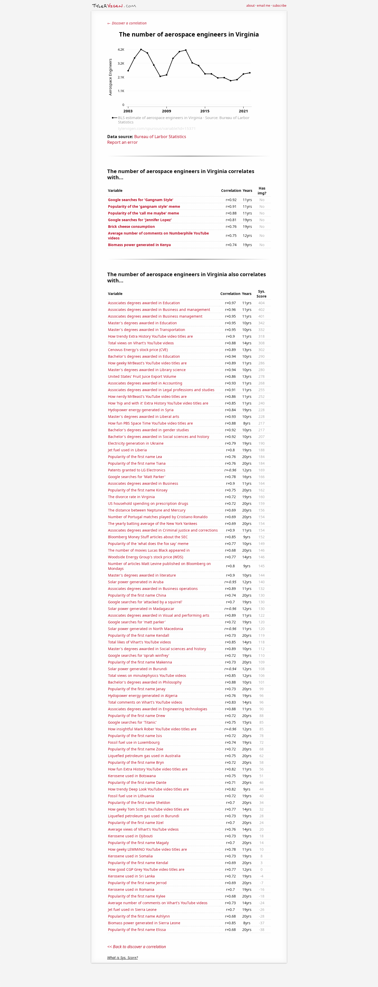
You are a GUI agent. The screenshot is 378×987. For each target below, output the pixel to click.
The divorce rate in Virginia (131, 496)
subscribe (279, 5)
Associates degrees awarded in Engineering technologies (157, 708)
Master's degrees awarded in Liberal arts (143, 416)
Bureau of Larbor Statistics (160, 136)
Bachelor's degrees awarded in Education (144, 356)
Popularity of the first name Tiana (137, 463)
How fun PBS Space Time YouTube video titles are (150, 423)
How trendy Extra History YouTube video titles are (150, 336)
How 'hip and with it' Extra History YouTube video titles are (158, 403)
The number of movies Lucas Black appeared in (149, 550)
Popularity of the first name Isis (135, 735)
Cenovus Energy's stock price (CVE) (138, 349)
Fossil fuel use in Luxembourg (134, 742)
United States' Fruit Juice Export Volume (142, 376)
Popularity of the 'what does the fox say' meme (148, 543)
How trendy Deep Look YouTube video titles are (148, 789)
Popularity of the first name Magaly (138, 842)
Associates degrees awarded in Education (144, 302)
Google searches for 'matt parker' (137, 622)
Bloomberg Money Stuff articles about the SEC (148, 536)
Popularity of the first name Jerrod (137, 882)
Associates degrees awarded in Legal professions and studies (161, 389)
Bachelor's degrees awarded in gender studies (148, 429)
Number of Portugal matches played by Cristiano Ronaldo (158, 516)
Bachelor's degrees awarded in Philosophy (145, 682)
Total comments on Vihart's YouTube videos (145, 702)
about (250, 5)
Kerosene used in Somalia (130, 856)
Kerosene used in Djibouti (130, 835)
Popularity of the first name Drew (136, 715)
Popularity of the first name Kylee (136, 896)
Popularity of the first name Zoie (135, 749)
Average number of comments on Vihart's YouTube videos (158, 902)
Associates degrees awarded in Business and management (159, 309)
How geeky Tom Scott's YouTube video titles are (148, 809)
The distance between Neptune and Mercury (146, 510)
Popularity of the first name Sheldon (139, 802)
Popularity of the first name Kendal (138, 862)
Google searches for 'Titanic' (132, 722)
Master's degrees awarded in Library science (147, 369)
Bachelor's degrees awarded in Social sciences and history (158, 436)
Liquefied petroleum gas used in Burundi (143, 815)
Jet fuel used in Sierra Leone (132, 909)
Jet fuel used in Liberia (127, 449)
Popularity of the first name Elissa (137, 929)
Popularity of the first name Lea (135, 456)
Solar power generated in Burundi (137, 668)
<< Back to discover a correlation (136, 946)
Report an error (122, 142)
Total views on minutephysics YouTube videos (147, 675)
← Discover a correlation (127, 23)
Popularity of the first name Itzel (136, 822)
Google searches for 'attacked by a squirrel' (145, 601)
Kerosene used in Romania (131, 889)
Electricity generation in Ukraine (136, 443)
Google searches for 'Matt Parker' (136, 476)
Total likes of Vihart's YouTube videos (139, 642)
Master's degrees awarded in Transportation (146, 329)
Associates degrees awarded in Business (143, 483)
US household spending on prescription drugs (148, 503)
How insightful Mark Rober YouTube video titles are (152, 728)
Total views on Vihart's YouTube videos (141, 342)
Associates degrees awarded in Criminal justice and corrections (163, 530)
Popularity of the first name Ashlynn (139, 916)
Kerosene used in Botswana (132, 775)
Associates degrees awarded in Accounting (145, 383)
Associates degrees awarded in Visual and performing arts (158, 615)
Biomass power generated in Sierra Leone (144, 922)
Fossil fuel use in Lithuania (131, 795)
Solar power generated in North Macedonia (145, 628)
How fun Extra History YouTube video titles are (147, 769)
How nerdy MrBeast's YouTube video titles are (147, 396)
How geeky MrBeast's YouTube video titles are (147, 363)
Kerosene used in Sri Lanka (131, 876)
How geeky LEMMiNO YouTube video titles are (147, 849)
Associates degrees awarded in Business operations (153, 588)
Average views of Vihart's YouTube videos (143, 829)
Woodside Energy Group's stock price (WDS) (145, 556)
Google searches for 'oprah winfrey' (138, 655)
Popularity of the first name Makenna (140, 662)
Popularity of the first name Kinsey (137, 490)
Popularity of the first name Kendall (138, 635)
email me (263, 5)
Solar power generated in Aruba (136, 581)
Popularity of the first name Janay (136, 688)
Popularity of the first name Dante (137, 782)
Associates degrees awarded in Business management (155, 316)
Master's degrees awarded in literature (142, 575)
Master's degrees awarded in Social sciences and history (157, 648)
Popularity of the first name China (137, 595)
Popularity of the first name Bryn (136, 762)
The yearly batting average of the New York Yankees (152, 523)
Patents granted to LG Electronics (136, 470)
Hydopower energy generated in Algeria (142, 695)
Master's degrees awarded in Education (142, 322)
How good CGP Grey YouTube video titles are (146, 869)
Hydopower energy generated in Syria (141, 409)
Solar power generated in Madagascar (141, 608)
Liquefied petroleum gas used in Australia (144, 755)
